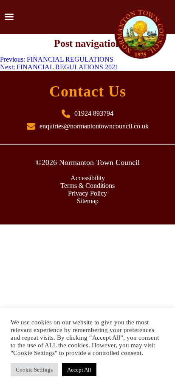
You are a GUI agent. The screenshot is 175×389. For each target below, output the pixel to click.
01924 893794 (93, 113)
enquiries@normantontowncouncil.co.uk (94, 126)
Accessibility (88, 178)
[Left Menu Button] (9, 17)
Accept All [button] (79, 369)
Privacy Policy (87, 193)
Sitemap (88, 200)
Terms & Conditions (87, 185)
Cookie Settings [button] (34, 369)
